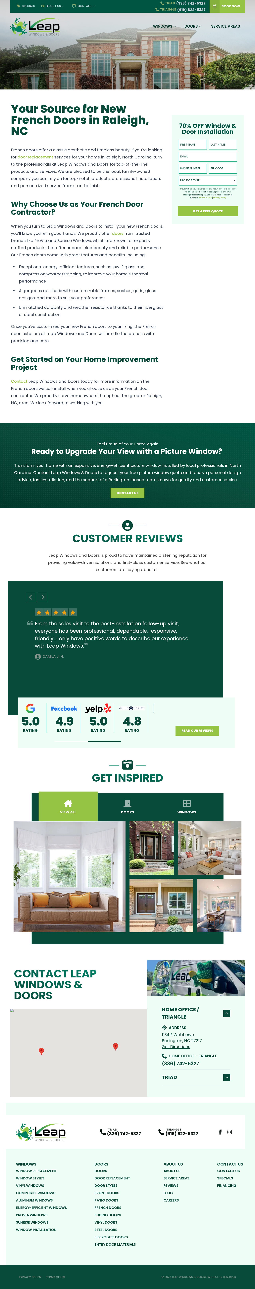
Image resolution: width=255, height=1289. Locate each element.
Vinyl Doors (105, 1222)
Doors (191, 26)
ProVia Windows (32, 1214)
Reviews (171, 1185)
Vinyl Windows (30, 1185)
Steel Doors (105, 1229)
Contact (85, 6)
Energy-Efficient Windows (41, 1207)
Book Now (231, 6)
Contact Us (127, 493)
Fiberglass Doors (111, 1237)
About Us (53, 6)
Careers (171, 1200)
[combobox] (208, 181)
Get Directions (176, 1046)
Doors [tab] (127, 812)
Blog (168, 1192)
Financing (226, 1185)
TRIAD (169, 1077)
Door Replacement (112, 1178)
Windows (162, 26)
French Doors (107, 1207)
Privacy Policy (30, 1277)
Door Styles (105, 1185)
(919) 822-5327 (181, 1134)
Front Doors (106, 1192)
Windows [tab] (186, 812)
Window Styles (30, 1178)
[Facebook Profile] (220, 1132)
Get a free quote (208, 211)
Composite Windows (35, 1192)
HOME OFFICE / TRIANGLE (180, 1013)
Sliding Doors (107, 1214)
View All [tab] (68, 812)
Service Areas (225, 26)
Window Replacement (36, 1170)
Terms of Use (55, 1277)
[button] (71, 741)
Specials (28, 6)
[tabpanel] (128, 876)
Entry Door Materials (115, 1244)
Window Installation (36, 1229)
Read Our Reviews (197, 730)
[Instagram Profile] (229, 1132)
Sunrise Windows (32, 1222)
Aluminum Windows (34, 1200)
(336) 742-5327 (180, 1063)
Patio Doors (106, 1200)
